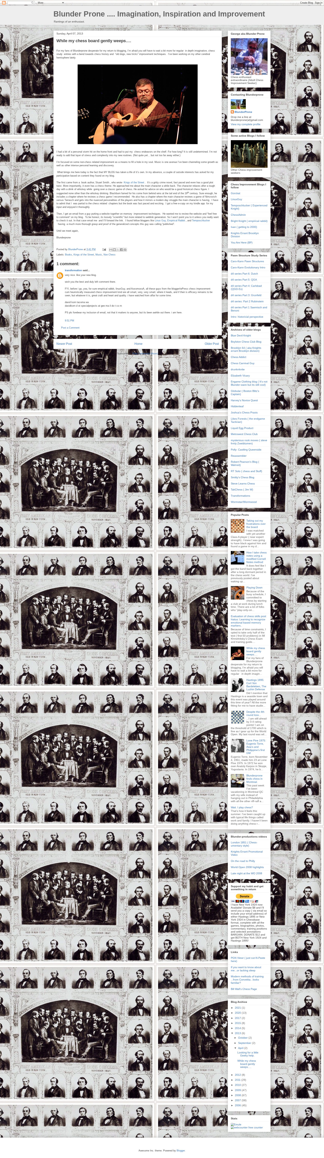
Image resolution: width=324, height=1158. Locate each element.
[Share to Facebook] (121, 250)
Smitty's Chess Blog (242, 477)
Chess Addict (238, 357)
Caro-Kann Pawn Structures (247, 261)
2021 (238, 1007)
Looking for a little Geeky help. (247, 1054)
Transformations (240, 495)
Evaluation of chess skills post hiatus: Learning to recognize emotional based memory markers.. (248, 621)
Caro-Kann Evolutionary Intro (248, 267)
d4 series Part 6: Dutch (244, 273)
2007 (238, 1100)
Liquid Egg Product (242, 428)
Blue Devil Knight (241, 335)
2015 (238, 1023)
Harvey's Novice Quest (244, 400)
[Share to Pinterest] (125, 250)
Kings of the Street (134, 182)
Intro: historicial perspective (247, 316)
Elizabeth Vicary (240, 375)
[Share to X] (118, 250)
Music (98, 254)
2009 (238, 1090)
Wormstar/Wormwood (244, 501)
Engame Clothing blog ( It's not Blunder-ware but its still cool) (249, 383)
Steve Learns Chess (243, 483)
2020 (238, 1012)
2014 (238, 1028)
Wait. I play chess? (242, 807)
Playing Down (254, 587)
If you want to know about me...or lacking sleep (246, 969)
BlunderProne (243, 111)
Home (138, 343)
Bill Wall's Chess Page (244, 988)
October (243, 1037)
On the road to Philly (243, 860)
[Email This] (111, 250)
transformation (73, 270)
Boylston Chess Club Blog (246, 341)
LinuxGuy (236, 199)
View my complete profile (245, 124)
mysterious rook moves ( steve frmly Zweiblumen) (249, 442)
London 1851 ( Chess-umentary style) (244, 844)
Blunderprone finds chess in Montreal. (254, 778)
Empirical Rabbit (176, 220)
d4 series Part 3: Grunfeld (246, 295)
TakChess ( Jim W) (242, 489)
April (241, 1047)
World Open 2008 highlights (247, 867)
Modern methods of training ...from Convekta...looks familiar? (247, 979)
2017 (238, 1018)
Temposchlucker (201, 220)
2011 (238, 1079)
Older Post (212, 343)
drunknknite (238, 369)
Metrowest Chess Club (244, 434)
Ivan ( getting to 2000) (244, 226)
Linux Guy (160, 220)
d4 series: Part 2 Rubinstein (247, 301)
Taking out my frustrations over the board (256, 523)
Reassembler (239, 455)
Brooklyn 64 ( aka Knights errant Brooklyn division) (246, 349)
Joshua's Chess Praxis (244, 412)
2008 (238, 1095)
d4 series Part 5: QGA (244, 279)
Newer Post (64, 343)
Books (68, 254)
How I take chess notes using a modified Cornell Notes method (256, 557)
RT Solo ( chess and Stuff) (246, 471)
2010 (238, 1084)
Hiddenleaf (237, 406)
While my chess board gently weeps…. (255, 651)
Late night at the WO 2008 (246, 873)
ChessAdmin (238, 214)
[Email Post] (104, 249)
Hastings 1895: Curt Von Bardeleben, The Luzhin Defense (256, 684)
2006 (238, 1105)
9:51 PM (69, 320)
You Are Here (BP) (242, 242)
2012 (238, 1074)
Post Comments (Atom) (145, 353)
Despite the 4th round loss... (255, 713)
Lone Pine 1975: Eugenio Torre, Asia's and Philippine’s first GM (256, 747)
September (245, 1042)
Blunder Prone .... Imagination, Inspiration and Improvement (159, 14)
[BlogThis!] (114, 250)
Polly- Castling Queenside (246, 449)
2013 (238, 1033)
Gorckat (235, 193)
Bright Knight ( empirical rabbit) (249, 220)
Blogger (181, 1150)
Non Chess (110, 254)
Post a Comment (70, 327)
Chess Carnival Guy (242, 363)
